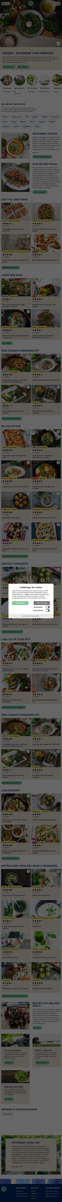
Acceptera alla (20, 603)
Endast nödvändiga (41, 603)
